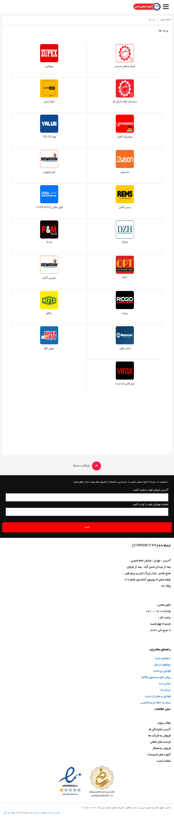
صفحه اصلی (166, 20)
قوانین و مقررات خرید (158, 696)
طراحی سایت (54, 813)
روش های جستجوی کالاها (156, 677)
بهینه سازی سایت (36, 813)
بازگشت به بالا (81, 466)
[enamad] (70, 781)
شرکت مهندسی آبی (12, 813)
